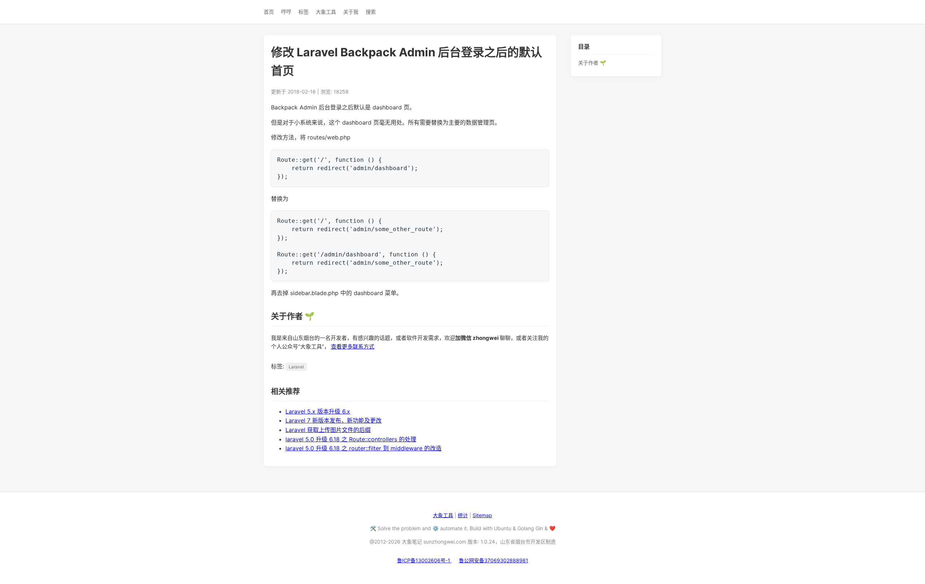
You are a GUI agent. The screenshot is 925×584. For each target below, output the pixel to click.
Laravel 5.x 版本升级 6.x (317, 411)
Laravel (296, 366)
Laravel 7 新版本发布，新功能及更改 (333, 420)
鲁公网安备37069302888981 (493, 560)
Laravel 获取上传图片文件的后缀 (328, 429)
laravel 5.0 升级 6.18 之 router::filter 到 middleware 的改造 (363, 448)
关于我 (350, 12)
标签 (303, 12)
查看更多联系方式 (352, 346)
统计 (463, 515)
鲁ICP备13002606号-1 (424, 560)
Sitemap (482, 515)
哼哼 (286, 12)
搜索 (371, 12)
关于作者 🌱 (592, 62)
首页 (269, 12)
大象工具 (326, 12)
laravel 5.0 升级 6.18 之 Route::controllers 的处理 (350, 439)
